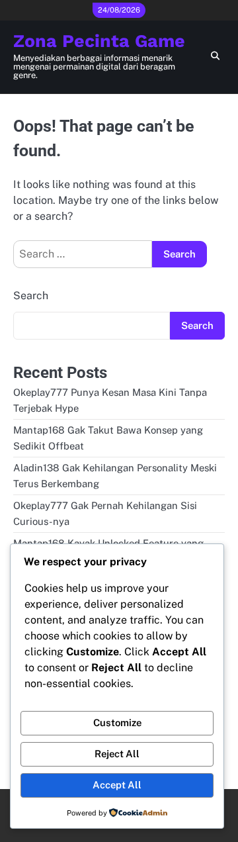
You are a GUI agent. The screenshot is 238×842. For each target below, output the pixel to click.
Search (30, 295)
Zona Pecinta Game (99, 41)
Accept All (117, 784)
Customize (117, 722)
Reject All (117, 753)
